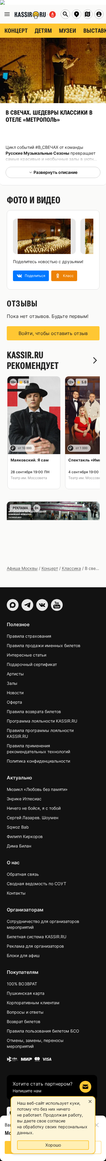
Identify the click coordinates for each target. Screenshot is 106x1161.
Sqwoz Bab (18, 826)
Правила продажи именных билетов (43, 645)
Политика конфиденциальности (38, 760)
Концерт (50, 568)
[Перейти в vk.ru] (42, 605)
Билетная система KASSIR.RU (36, 936)
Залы (12, 683)
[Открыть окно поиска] (65, 14)
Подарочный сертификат (32, 664)
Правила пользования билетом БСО (43, 1030)
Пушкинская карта (25, 993)
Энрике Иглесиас (24, 798)
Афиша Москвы (22, 568)
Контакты (16, 893)
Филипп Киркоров (25, 836)
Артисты (15, 673)
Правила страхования (29, 636)
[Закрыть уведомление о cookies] (90, 1101)
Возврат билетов (23, 1021)
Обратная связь (23, 874)
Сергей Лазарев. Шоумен (32, 817)
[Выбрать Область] (87, 14)
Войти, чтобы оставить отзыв (53, 333)
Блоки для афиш (23, 955)
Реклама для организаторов (35, 946)
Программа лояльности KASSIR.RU (42, 720)
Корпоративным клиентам (33, 1002)
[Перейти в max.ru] (13, 605)
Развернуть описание (55, 172)
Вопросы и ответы (25, 1012)
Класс (68, 275)
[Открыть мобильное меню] (7, 14)
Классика (71, 568)
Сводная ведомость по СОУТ (36, 883)
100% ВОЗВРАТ (22, 983)
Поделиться (35, 275)
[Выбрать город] (76, 14)
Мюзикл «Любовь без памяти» (37, 789)
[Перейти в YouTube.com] (57, 605)
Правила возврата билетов (34, 711)
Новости (15, 692)
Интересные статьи (26, 654)
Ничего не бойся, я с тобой (34, 808)
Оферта (14, 702)
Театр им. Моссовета (29, 478)
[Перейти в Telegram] (27, 605)
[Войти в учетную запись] (99, 14)
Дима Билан (19, 845)
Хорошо (53, 1144)
